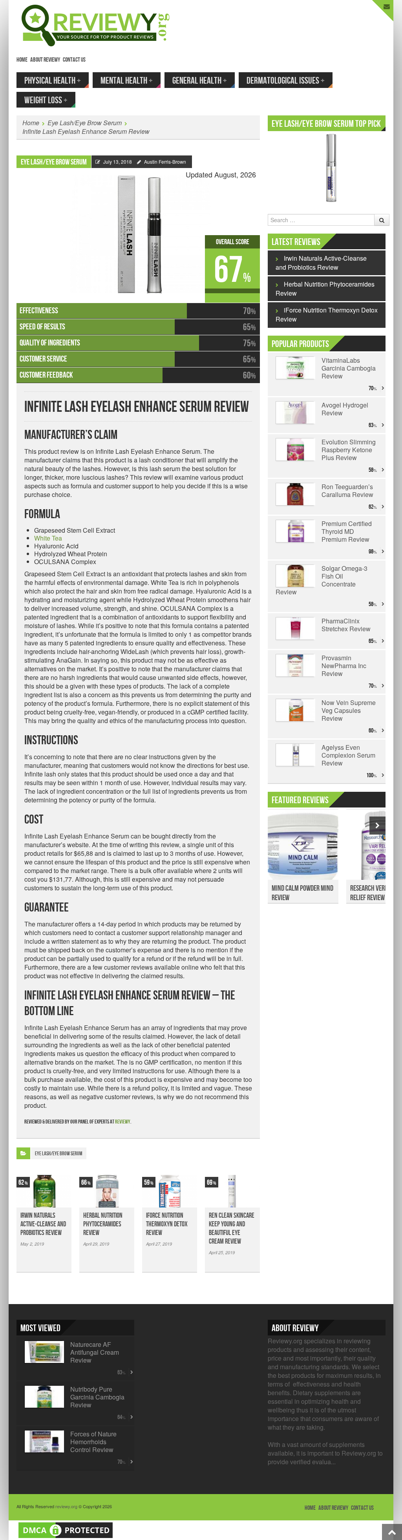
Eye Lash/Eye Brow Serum (85, 122)
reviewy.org (66, 1506)
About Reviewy (45, 60)
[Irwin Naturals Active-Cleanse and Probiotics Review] (43, 1191)
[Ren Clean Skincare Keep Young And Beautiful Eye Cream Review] (232, 1191)
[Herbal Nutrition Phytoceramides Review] (106, 1191)
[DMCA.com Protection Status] (65, 1529)
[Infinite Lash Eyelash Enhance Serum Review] (138, 230)
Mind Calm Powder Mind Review (302, 893)
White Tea (48, 538)
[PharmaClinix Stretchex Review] (294, 628)
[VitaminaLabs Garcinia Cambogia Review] (294, 368)
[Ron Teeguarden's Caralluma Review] (294, 494)
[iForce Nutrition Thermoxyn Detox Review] (169, 1191)
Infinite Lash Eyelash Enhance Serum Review (86, 131)
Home (21, 60)
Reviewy (122, 1121)
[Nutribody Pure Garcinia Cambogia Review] (43, 1397)
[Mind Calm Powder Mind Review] (303, 849)
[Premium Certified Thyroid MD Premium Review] (294, 531)
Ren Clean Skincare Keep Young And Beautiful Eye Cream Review (231, 1228)
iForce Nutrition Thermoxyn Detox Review (167, 1224)
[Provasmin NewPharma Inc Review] (294, 665)
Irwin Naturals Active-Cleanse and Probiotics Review (43, 1224)
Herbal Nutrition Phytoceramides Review (102, 1224)
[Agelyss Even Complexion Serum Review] (294, 755)
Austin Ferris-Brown (165, 161)
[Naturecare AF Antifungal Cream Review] (43, 1352)
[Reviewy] (95, 24)
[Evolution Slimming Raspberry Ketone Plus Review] (294, 449)
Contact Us (74, 60)
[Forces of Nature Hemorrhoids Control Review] (43, 1441)
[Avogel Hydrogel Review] (294, 413)
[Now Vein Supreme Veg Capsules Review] (294, 710)
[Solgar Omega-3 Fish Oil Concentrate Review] (294, 576)
